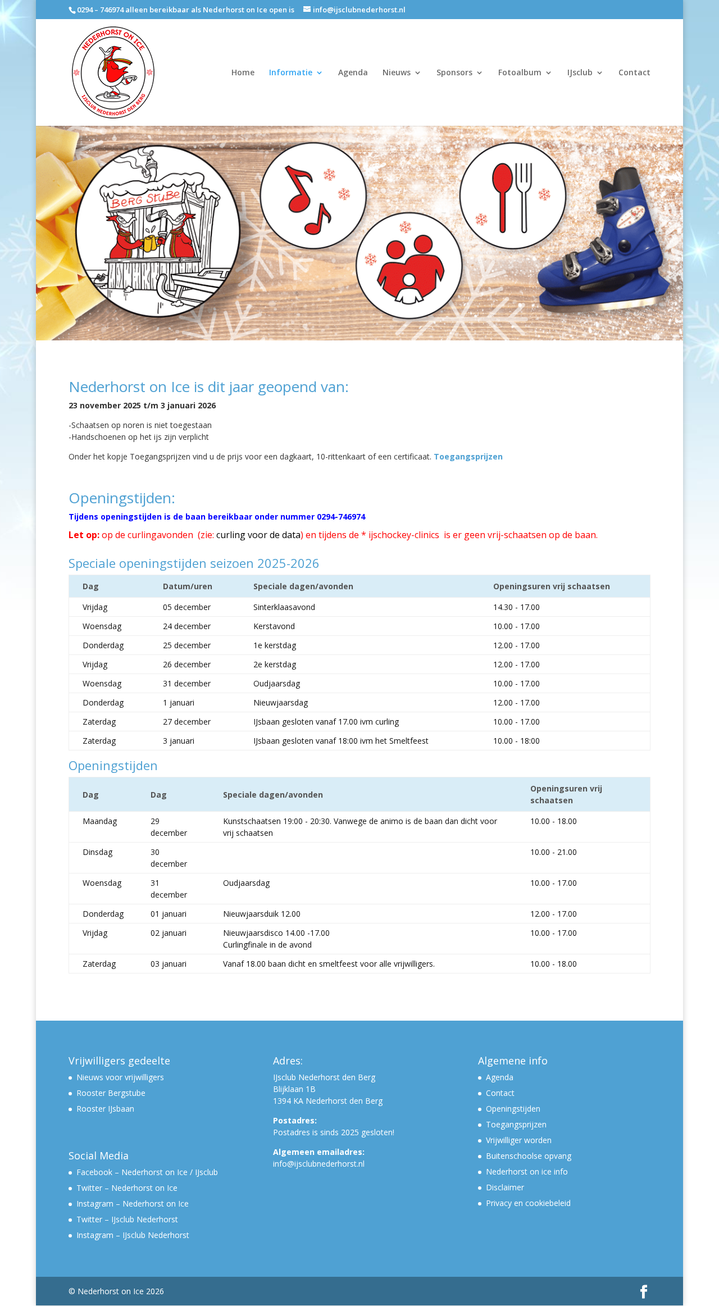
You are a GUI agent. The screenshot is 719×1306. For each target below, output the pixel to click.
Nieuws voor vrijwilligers (120, 1077)
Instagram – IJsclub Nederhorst (132, 1235)
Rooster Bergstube (110, 1092)
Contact (634, 73)
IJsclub (580, 73)
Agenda (353, 73)
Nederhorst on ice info (527, 1171)
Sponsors (454, 73)
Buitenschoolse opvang (528, 1155)
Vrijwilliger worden (519, 1140)
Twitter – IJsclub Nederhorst (127, 1219)
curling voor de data (258, 535)
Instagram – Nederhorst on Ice (132, 1203)
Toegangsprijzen (468, 456)
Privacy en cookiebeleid (528, 1203)
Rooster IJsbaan (105, 1108)
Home (242, 73)
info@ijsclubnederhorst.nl (319, 1163)
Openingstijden (513, 1108)
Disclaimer (505, 1187)
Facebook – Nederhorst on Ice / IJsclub (147, 1172)
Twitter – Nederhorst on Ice (127, 1187)
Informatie (290, 73)
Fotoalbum (519, 73)
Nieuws (397, 73)
